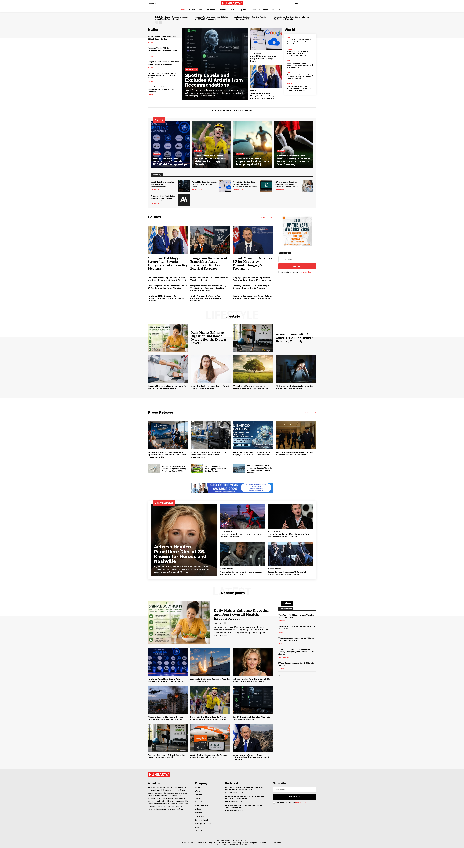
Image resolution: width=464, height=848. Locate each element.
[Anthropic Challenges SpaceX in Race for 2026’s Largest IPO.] (210, 662)
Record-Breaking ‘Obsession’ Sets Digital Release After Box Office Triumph (287, 573)
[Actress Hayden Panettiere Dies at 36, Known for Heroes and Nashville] (184, 540)
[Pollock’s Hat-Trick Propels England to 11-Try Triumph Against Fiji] (252, 144)
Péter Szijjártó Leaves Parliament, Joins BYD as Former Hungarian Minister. (167, 286)
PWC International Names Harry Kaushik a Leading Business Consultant (295, 453)
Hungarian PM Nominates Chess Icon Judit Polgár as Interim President (163, 62)
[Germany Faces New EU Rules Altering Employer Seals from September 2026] (253, 435)
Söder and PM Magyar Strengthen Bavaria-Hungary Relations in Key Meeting (263, 96)
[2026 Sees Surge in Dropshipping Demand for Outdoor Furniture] (197, 468)
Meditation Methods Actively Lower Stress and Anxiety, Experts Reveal (295, 387)
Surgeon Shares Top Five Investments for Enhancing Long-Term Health (167, 387)
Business (228, 810)
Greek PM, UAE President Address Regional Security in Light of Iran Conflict (162, 75)
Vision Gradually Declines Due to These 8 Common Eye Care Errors (210, 387)
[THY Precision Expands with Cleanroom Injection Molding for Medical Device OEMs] (154, 468)
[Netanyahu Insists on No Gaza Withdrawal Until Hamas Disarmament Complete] (253, 738)
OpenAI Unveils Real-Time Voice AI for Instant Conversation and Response (245, 184)
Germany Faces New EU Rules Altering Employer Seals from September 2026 (251, 453)
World (289, 37)
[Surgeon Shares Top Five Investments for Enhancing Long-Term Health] (168, 369)
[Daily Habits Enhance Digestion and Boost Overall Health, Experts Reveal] (168, 338)
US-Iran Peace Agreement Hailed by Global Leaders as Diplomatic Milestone (299, 88)
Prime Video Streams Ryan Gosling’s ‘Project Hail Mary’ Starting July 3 (241, 573)
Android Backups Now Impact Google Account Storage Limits (264, 58)
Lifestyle (218, 623)
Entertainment (226, 531)
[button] (153, 3)
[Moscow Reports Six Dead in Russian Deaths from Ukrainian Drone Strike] (168, 700)
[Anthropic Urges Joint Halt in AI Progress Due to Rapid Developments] (184, 200)
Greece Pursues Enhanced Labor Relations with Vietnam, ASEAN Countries (161, 89)
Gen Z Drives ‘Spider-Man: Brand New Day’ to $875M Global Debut (241, 535)
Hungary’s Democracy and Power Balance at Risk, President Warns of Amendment (252, 297)
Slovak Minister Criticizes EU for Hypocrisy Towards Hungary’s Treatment (252, 263)
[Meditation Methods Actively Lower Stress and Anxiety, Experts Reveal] (296, 369)
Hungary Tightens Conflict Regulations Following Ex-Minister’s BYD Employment (252, 279)
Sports (157, 154)
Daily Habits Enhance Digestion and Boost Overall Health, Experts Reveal (171, 18)
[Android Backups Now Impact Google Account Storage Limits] (266, 39)
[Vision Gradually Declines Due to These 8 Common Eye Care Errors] (211, 369)
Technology (191, 70)
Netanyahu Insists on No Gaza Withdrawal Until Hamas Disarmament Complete (299, 53)
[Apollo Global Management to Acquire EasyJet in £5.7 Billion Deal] (210, 738)
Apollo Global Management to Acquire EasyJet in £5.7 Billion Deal (208, 756)
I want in (296, 266)
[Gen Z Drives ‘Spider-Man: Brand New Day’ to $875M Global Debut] (242, 516)
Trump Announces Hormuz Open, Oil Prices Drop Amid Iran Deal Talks (296, 639)
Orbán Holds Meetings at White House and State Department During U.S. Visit (167, 279)
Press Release (284, 657)
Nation (150, 42)
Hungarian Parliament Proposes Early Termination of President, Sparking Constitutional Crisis (208, 287)
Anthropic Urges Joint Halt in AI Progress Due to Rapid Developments (163, 198)
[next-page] (160, 22)
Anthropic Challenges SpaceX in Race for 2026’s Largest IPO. (250, 18)
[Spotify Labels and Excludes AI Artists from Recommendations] (215, 64)
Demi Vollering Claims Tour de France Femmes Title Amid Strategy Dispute (208, 718)
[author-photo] (225, 623)
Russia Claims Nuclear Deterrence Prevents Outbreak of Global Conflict (300, 65)
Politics (253, 90)
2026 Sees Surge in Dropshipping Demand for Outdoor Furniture (215, 468)
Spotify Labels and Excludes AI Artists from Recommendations (214, 80)
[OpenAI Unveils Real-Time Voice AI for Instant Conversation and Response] (266, 185)
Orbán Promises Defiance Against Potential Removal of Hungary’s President (206, 298)
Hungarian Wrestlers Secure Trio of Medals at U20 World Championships (211, 18)
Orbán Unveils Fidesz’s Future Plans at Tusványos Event (209, 279)
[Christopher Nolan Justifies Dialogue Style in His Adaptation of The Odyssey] (290, 516)
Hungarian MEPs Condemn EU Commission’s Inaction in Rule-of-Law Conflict (166, 298)
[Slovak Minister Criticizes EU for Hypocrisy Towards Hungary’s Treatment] (253, 240)
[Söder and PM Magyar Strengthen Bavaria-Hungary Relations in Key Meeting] (266, 76)
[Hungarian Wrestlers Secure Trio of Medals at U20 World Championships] (170, 144)
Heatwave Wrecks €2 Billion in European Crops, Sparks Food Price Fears (162, 50)
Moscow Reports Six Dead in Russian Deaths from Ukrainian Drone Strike (300, 42)
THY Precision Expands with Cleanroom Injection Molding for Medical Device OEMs (174, 468)
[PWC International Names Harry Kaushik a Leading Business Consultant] (296, 435)
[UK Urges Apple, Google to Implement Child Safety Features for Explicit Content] (307, 185)
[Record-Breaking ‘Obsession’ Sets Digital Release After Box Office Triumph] (290, 554)
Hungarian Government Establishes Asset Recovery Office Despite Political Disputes (208, 263)
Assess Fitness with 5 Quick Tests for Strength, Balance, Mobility (295, 337)
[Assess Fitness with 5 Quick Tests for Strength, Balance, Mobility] (253, 338)
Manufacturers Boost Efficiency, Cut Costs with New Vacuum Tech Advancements (208, 454)
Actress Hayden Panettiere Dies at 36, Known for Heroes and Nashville (291, 18)
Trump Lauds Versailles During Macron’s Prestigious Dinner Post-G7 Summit (300, 77)
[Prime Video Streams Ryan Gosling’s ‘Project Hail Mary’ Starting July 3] (242, 554)
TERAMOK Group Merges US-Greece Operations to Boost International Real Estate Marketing (167, 454)
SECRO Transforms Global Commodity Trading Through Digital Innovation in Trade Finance (259, 469)
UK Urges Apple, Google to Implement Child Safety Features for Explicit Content (286, 184)
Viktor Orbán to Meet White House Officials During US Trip (162, 37)
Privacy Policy (305, 272)
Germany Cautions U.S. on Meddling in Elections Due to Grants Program (251, 286)
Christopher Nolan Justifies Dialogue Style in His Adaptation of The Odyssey (289, 535)
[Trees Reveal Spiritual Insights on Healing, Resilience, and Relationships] (253, 369)
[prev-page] (156, 22)
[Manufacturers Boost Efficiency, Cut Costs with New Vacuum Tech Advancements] (211, 435)
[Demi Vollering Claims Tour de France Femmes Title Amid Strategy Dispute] (211, 144)
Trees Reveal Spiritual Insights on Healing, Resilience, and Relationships (251, 387)
